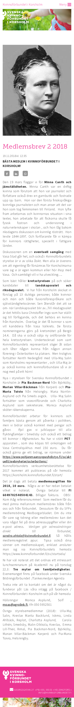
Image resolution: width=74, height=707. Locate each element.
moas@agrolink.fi (15, 604)
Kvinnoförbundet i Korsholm (22, 4)
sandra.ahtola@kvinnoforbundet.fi (27, 536)
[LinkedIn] (16, 173)
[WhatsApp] (25, 173)
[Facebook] (7, 173)
